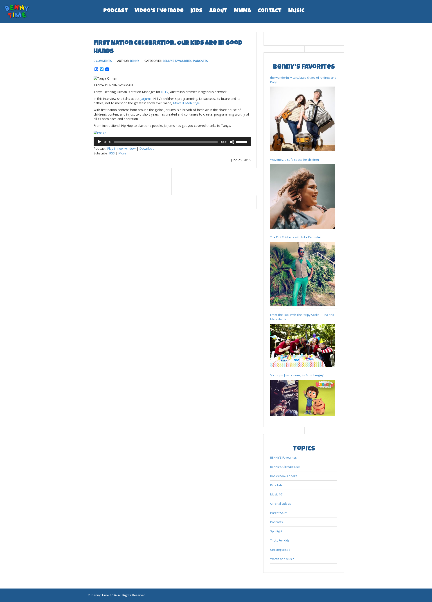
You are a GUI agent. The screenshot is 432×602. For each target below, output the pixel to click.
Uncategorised (280, 550)
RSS (112, 153)
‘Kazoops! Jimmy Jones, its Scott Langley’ (297, 375)
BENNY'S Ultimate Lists (285, 467)
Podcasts (200, 61)
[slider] (242, 141)
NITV (164, 92)
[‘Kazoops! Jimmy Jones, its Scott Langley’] (302, 398)
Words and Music (282, 559)
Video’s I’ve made (159, 11)
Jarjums (145, 98)
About (218, 11)
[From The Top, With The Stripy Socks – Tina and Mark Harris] (302, 345)
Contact (269, 11)
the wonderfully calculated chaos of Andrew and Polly (303, 80)
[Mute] (232, 142)
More (122, 153)
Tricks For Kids (280, 540)
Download (146, 148)
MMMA (242, 11)
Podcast (115, 11)
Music (296, 11)
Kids (196, 11)
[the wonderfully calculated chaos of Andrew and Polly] (302, 119)
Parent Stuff (278, 513)
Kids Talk (276, 485)
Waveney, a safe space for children (294, 160)
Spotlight (276, 531)
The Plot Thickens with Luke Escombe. (295, 237)
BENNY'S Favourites (177, 61)
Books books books (283, 476)
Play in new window (121, 148)
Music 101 (277, 494)
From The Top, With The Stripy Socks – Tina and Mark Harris (302, 317)
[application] (172, 141)
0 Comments (103, 61)
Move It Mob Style (186, 103)
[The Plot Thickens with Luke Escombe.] (302, 274)
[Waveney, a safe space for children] (302, 196)
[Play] (99, 142)
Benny (134, 61)
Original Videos (280, 504)
